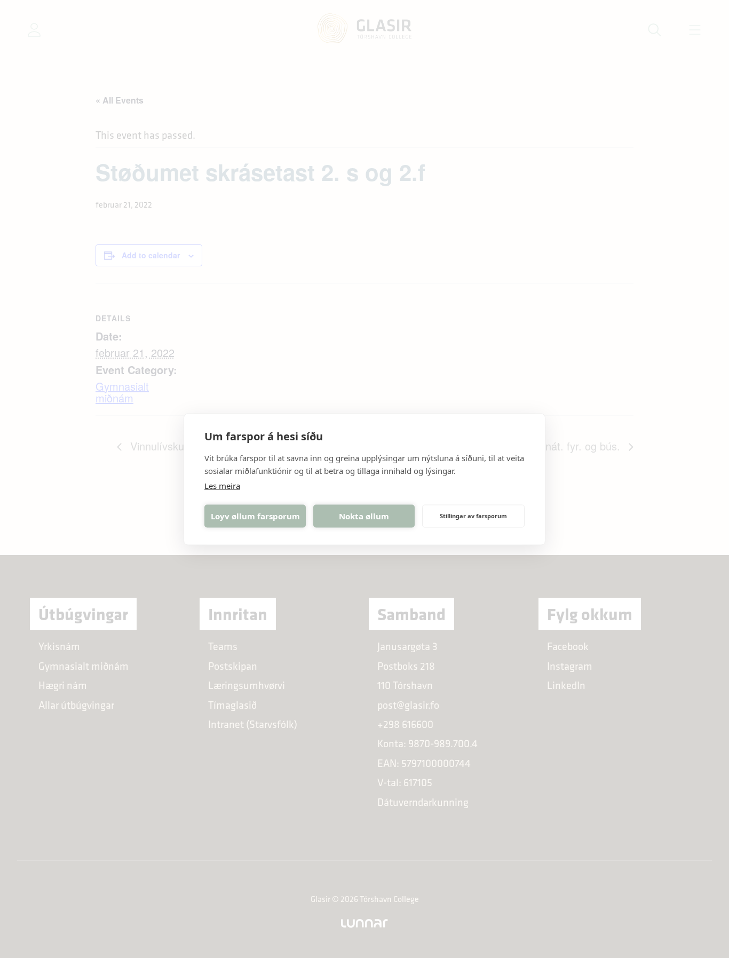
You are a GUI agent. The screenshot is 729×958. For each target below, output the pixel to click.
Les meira (222, 485)
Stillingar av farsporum (473, 516)
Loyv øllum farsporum (255, 516)
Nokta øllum (364, 516)
